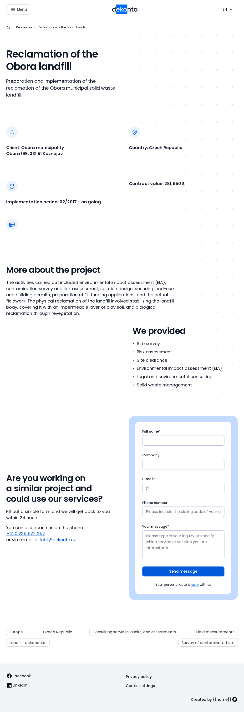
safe (195, 584)
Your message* (155, 526)
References (24, 27)
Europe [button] (16, 632)
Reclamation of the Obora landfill (62, 27)
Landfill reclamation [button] (28, 642)
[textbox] (183, 438)
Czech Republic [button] (57, 632)
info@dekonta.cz (58, 540)
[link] (19, 675)
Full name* (151, 431)
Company (150, 455)
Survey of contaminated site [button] (208, 642)
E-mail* (148, 479)
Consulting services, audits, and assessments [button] (134, 632)
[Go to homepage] (124, 9)
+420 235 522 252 (25, 533)
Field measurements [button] (215, 632)
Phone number (155, 502)
